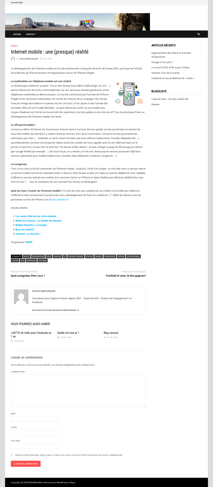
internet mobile (76, 256)
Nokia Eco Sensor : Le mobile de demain (39, 220)
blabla (14, 45)
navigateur (110, 256)
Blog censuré (111, 333)
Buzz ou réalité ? (25, 229)
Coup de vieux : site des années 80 (169, 99)
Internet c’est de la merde (165, 72)
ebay (49, 256)
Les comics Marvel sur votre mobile (36, 216)
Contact (31, 34)
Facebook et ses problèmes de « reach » (172, 78)
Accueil (17, 34)
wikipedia (31, 260)
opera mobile (133, 256)
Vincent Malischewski (29, 58)
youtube (43, 260)
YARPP (28, 242)
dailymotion (38, 256)
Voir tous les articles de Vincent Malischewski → (55, 310)
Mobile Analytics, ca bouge (31, 225)
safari (15, 260)
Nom (13, 413)
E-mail (14, 427)
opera (121, 256)
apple (26, 256)
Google (57, 256)
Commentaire (19, 371)
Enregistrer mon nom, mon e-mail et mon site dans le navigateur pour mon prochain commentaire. (69, 455)
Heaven (155, 104)
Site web (15, 440)
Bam (73, 482)
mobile (98, 256)
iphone (89, 256)
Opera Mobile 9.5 (60, 199)
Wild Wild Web (35, 482)
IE (65, 256)
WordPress (62, 482)
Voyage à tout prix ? (162, 62)
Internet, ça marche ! (28, 233)
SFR (22, 260)
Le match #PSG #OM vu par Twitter (170, 67)
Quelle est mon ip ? (68, 333)
